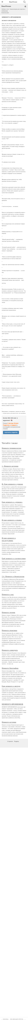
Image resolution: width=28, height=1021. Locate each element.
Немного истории (9, 722)
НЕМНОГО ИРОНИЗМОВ (12, 704)
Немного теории (8, 612)
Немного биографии (10, 668)
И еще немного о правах (12, 520)
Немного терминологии (11, 448)
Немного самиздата (10, 650)
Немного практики (9, 630)
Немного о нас (8, 594)
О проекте (10, 741)
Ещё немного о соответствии (14, 558)
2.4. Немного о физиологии (13, 576)
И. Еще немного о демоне (12, 484)
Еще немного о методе (11, 686)
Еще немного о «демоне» (12, 502)
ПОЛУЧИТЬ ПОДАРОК (10, 432)
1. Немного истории (10, 466)
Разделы (16, 741)
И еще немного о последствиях (9, 539)
